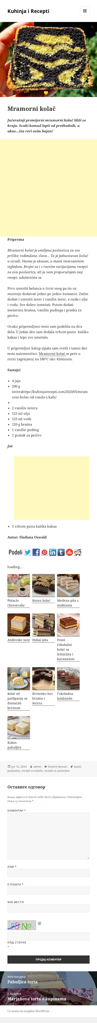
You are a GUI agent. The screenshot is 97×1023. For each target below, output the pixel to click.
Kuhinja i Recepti (28, 10)
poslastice (13, 771)
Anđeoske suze (18, 640)
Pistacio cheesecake (16, 602)
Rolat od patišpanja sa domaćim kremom (17, 700)
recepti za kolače (32, 771)
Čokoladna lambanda (65, 696)
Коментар (16, 810)
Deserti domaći (57, 766)
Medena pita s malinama (68, 602)
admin (37, 766)
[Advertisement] (48, 188)
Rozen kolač (41, 600)
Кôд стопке (16, 942)
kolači (77, 766)
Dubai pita (40, 640)
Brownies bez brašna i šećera (42, 698)
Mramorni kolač (52, 353)
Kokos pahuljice (14, 744)
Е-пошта (15, 884)
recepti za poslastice (57, 771)
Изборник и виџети (85, 15)
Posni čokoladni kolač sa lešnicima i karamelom (65, 649)
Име (11, 867)
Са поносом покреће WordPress (28, 1011)
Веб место (15, 902)
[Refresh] (39, 923)
